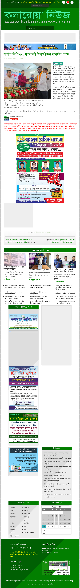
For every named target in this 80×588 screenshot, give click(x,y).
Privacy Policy (68, 581)
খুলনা (11, 520)
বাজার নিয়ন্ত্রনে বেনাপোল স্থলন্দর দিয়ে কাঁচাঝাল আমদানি (15, 293)
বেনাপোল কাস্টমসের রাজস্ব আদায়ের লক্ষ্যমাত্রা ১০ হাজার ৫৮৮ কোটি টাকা (66, 293)
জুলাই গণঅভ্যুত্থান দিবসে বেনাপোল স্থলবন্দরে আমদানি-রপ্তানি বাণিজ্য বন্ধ (15, 286)
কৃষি (25, 526)
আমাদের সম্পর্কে (10, 581)
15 (65, 520)
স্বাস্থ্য (25, 530)
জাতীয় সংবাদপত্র (43, 581)
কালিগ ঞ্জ (26, 517)
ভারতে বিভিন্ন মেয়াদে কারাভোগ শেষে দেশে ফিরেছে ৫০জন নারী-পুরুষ (66, 297)
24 (44, 527)
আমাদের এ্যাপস (20, 581)
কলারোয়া (13, 507)
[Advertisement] (40, 37)
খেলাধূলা (12, 530)
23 (69, 523)
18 (48, 523)
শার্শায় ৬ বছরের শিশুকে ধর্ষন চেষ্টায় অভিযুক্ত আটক (39, 293)
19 (52, 523)
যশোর (25, 520)
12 (52, 520)
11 (48, 520)
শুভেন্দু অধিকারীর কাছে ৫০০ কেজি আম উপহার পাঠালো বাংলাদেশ (14, 302)
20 (56, 523)
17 (44, 523)
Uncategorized (29, 533)
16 (69, 520)
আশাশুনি (26, 511)
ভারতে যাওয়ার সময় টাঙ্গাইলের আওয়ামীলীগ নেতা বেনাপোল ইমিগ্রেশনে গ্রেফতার (64, 287)
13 (56, 520)
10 (44, 520)
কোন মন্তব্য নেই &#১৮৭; (45, 232)
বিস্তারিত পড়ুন (9, 279)
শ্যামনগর (13, 517)
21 (60, 523)
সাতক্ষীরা (26, 507)
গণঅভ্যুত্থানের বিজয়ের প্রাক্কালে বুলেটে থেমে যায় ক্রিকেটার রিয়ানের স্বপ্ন (40, 286)
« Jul (43, 533)
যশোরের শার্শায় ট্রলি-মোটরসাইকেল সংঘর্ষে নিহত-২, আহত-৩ (14, 297)
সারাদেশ (12, 526)
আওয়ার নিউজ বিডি (15, 552)
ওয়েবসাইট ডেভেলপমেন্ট (56, 581)
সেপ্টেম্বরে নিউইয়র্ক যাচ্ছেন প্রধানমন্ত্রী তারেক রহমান (57, 458)
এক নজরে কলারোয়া (31, 581)
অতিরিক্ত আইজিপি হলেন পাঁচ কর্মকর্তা (54, 475)
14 (60, 520)
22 (65, 523)
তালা (11, 511)
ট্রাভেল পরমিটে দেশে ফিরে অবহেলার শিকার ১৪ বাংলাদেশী (40, 302)
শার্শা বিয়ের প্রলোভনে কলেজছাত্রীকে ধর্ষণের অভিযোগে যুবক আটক (65, 302)
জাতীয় (12, 523)
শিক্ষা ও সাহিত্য (14, 536)
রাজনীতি (26, 523)
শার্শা (35, 232)
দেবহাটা (12, 514)
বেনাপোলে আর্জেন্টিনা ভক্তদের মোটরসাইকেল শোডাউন (38, 297)
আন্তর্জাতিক (27, 514)
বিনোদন (12, 533)
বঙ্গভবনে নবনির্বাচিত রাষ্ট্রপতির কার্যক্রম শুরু (55, 472)
